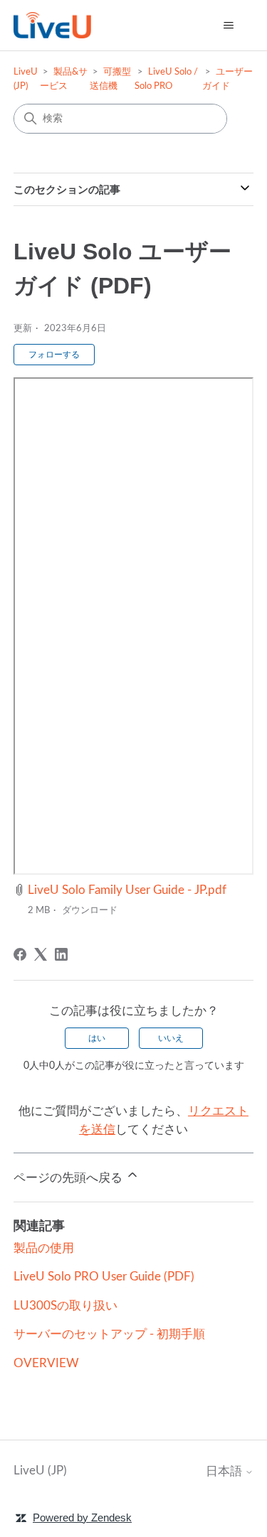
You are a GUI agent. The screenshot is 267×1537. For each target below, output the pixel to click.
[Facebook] (20, 954)
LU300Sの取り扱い (65, 1306)
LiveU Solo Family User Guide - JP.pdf (127, 890)
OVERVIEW (46, 1363)
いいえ (171, 1038)
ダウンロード (89, 910)
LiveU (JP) (40, 1471)
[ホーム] (52, 25)
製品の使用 (44, 1248)
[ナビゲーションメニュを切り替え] (228, 25)
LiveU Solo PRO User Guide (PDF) (104, 1277)
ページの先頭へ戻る (69, 1178)
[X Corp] (40, 954)
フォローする (54, 354)
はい (96, 1038)
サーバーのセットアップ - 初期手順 (109, 1334)
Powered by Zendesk (82, 1517)
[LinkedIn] (61, 954)
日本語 (225, 1471)
